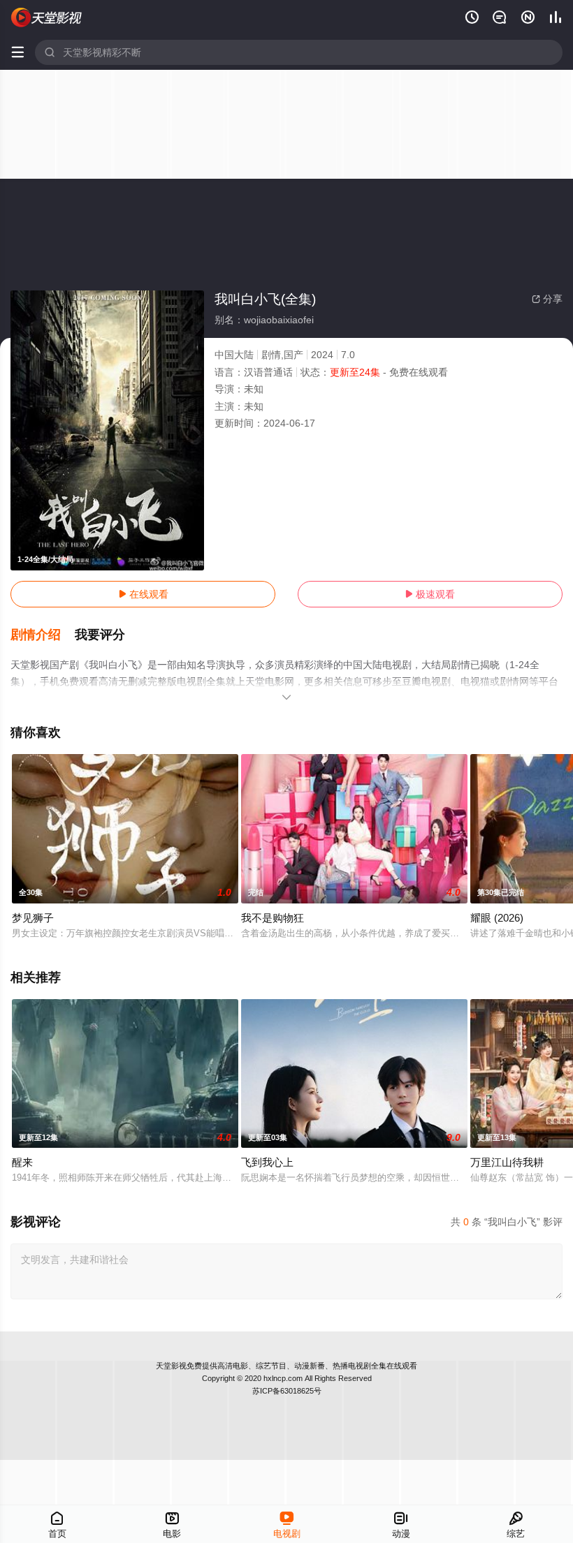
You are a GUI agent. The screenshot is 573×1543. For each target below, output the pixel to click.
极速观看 (430, 594)
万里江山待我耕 (507, 1162)
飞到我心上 (267, 1162)
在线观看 (143, 594)
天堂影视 (171, 1365)
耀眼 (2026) (496, 918)
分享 (547, 298)
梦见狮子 (33, 918)
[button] (42, 635)
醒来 (22, 1162)
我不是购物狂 (272, 918)
